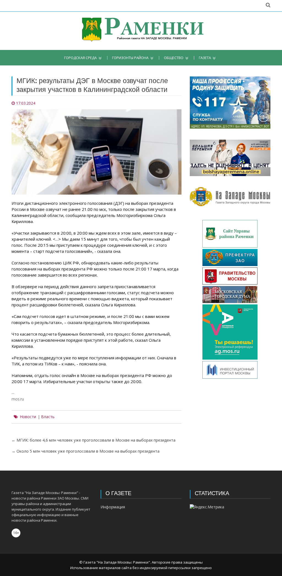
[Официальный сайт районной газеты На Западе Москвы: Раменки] (141, 30)
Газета (205, 58)
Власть (48, 417)
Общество (173, 58)
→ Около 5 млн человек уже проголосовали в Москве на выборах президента (85, 451)
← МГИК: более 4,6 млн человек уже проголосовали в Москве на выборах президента (93, 440)
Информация (113, 506)
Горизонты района (130, 58)
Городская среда (80, 58)
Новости (28, 417)
